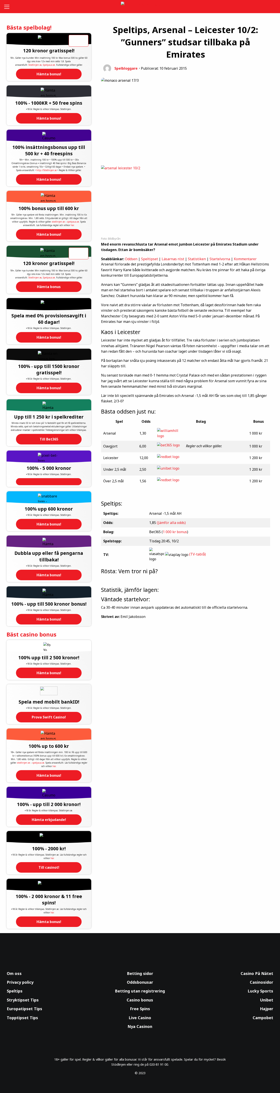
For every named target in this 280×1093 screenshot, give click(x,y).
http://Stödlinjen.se (46, 170)
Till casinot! (48, 867)
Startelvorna (220, 258)
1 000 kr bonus (175, 531)
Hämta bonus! (49, 74)
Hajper (266, 1008)
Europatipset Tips (24, 1008)
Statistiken (197, 258)
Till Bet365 (49, 439)
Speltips (15, 991)
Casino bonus (140, 1000)
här (72, 225)
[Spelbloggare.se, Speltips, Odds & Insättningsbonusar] (140, 7)
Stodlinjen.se (35, 64)
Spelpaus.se (49, 64)
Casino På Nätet (257, 973)
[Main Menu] (9, 6)
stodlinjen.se (58, 221)
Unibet (266, 1000)
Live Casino (140, 1017)
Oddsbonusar (140, 982)
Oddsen (131, 258)
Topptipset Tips (22, 1017)
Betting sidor (140, 973)
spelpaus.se (73, 221)
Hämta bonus (49, 286)
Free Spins (140, 1008)
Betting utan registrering (140, 991)
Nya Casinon (140, 1026)
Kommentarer (245, 258)
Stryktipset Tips (23, 1000)
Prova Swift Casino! (49, 717)
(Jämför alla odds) (171, 522)
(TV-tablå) (197, 554)
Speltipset (149, 258)
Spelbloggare (126, 68)
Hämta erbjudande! (49, 819)
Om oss (14, 973)
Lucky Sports (260, 991)
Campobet (263, 1017)
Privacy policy (20, 982)
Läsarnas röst (173, 258)
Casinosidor (261, 982)
